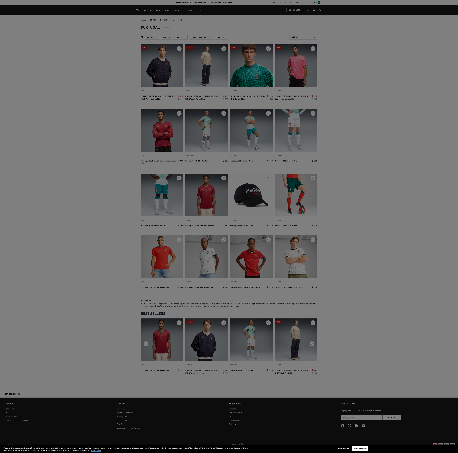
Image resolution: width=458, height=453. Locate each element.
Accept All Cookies (360, 448)
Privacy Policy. (96, 450)
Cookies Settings (343, 448)
